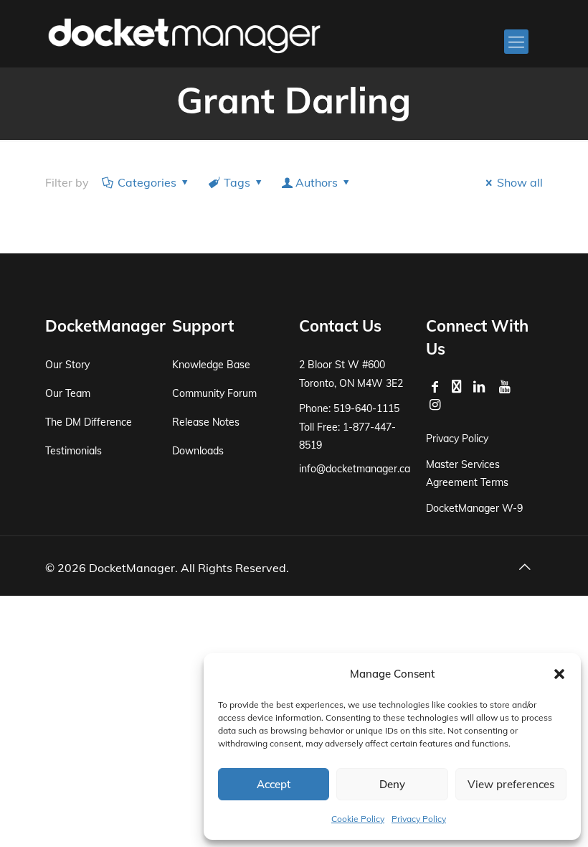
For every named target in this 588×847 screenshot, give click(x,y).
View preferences (511, 784)
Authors (316, 182)
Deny (392, 784)
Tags (237, 182)
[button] (559, 674)
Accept (273, 784)
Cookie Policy (357, 818)
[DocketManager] (184, 34)
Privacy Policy (419, 818)
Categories (147, 182)
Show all (520, 182)
